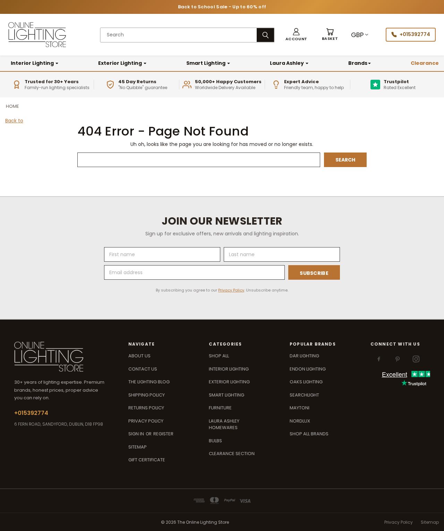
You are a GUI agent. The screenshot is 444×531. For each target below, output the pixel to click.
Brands (357, 63)
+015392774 (415, 34)
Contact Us (142, 369)
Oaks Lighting (306, 381)
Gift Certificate (146, 459)
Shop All (219, 355)
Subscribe (314, 273)
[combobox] (179, 35)
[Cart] (329, 35)
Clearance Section (232, 453)
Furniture (220, 407)
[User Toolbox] (296, 35)
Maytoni (299, 407)
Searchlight (304, 395)
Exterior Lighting (120, 63)
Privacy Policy (231, 290)
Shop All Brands (309, 433)
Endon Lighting (308, 369)
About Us (139, 355)
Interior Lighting (33, 63)
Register (163, 433)
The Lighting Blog (149, 381)
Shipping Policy (146, 395)
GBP (357, 35)
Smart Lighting (206, 63)
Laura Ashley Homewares (224, 424)
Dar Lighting (304, 355)
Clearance (425, 63)
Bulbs (215, 440)
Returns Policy (146, 407)
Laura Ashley (287, 63)
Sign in (136, 433)
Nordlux (300, 421)
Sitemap (137, 447)
